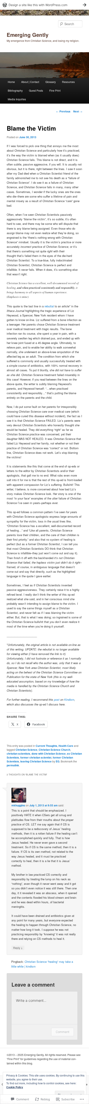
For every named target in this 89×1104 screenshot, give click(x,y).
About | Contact (30, 82)
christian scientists (18, 753)
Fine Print (54, 90)
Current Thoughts (46, 746)
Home (11, 82)
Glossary (50, 82)
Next (77, 111)
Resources (68, 82)
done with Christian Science (49, 753)
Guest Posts (36, 90)
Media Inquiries (17, 99)
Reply (18, 948)
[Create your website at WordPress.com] (44, 5)
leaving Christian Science (36, 761)
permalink (13, 765)
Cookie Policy (14, 1087)
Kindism (69, 699)
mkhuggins (18, 805)
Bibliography (15, 90)
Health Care (66, 746)
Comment (62, 1032)
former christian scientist (35, 757)
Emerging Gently (27, 34)
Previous (63, 111)
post (56, 699)
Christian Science (26, 750)
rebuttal (49, 306)
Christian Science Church (54, 750)
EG (57, 761)
